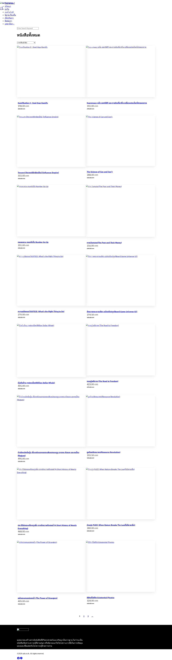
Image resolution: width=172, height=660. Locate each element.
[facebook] (18, 659)
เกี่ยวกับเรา (56, 5)
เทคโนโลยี (32, 5)
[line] (21, 659)
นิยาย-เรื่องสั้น (44, 5)
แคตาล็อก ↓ (78, 5)
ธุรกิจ (23, 5)
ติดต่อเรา (67, 5)
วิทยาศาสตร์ (5, 5)
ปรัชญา (15, 5)
